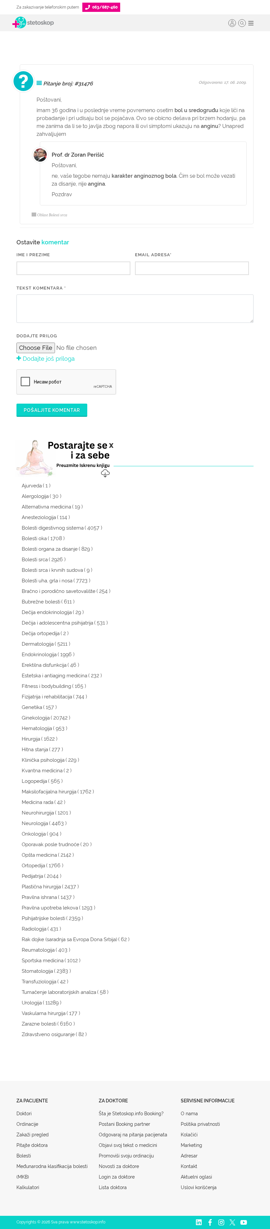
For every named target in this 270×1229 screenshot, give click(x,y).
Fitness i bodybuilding (46, 686)
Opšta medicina (39, 855)
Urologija (32, 1003)
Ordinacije (27, 1124)
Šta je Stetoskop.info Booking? (131, 1113)
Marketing (191, 1145)
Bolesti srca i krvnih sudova (52, 570)
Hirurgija (31, 739)
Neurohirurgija (38, 813)
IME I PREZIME (33, 254)
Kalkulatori (27, 1187)
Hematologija (37, 728)
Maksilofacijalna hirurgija (49, 792)
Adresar (189, 1155)
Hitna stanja (35, 750)
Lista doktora (113, 1187)
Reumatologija (38, 950)
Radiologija (34, 929)
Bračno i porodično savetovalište (58, 591)
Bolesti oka (34, 538)
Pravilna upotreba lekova (50, 908)
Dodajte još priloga (48, 358)
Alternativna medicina (46, 507)
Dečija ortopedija (41, 633)
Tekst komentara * (41, 288)
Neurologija (35, 823)
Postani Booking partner (124, 1124)
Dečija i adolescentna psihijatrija (57, 623)
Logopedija (34, 781)
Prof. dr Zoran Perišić (78, 155)
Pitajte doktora (32, 1145)
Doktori (24, 1113)
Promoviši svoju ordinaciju (126, 1155)
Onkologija (34, 834)
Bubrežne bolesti (41, 602)
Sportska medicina (43, 961)
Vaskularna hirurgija (44, 1013)
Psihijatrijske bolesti (43, 918)
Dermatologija (38, 644)
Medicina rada (37, 802)
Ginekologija (36, 718)
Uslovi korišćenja (199, 1187)
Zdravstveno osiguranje (48, 1034)
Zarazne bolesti (39, 1024)
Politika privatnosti (200, 1124)
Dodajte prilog (36, 335)
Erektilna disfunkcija (44, 665)
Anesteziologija (39, 517)
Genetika (32, 707)
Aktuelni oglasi (196, 1177)
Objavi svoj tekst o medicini (128, 1145)
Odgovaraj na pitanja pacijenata (133, 1134)
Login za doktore (117, 1177)
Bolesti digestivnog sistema (53, 528)
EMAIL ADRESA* (153, 254)
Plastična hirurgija (41, 887)
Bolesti (23, 1155)
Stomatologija (37, 971)
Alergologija (35, 496)
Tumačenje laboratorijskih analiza (59, 992)
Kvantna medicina (42, 771)
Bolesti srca (35, 560)
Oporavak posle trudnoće (50, 844)
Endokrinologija (39, 655)
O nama (189, 1113)
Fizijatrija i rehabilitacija (47, 697)
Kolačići (189, 1134)
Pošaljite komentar (52, 410)
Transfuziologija (39, 982)
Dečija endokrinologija (47, 612)
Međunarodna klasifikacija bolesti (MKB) (52, 1172)
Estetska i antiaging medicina (54, 676)
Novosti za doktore (119, 1166)
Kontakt (189, 1166)
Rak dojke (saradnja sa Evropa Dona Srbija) (69, 939)
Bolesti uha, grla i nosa (47, 581)
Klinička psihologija (43, 760)
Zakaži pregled (32, 1134)
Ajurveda (32, 486)
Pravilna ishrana (39, 897)
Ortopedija (33, 866)
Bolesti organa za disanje (50, 549)
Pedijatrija (32, 876)
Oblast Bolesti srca (52, 215)
